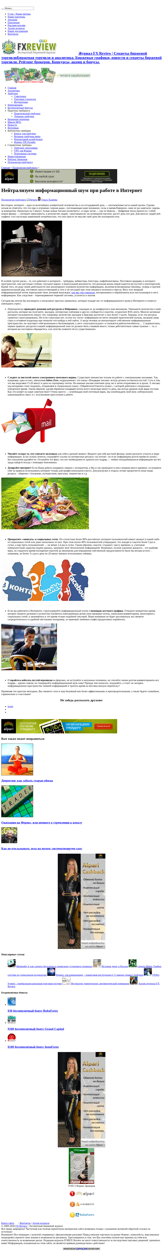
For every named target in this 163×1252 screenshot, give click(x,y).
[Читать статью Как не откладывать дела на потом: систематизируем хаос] (9, 842)
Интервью (13, 127)
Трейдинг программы (26, 148)
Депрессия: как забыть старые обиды (27, 780)
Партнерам (14, 22)
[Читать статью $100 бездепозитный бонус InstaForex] (12, 1040)
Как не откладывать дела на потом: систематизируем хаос (41, 848)
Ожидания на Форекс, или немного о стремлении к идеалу (41, 822)
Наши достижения (18, 31)
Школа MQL (14, 122)
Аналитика (14, 90)
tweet (10, 706)
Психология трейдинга (20, 162)
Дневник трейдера (24, 116)
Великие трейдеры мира (27, 136)
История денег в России (115, 966)
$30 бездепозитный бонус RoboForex (33, 1010)
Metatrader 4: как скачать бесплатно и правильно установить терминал (54, 966)
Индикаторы (21, 102)
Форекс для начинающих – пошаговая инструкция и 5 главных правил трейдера (99, 975)
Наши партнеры (16, 16)
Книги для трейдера (25, 133)
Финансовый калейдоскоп (28, 139)
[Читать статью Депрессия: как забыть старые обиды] (17, 774)
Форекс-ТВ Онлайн (24, 142)
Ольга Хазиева (49, 199)
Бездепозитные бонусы (20, 107)
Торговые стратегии (25, 99)
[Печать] (32, 199)
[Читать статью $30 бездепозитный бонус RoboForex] (12, 1004)
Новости (12, 125)
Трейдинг (13, 93)
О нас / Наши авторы (19, 14)
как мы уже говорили (83, 292)
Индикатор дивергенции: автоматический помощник (100, 983)
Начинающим (15, 105)
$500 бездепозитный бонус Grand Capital (36, 1029)
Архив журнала (16, 28)
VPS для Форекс (23, 150)
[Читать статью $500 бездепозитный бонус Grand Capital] (12, 1022)
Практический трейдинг (27, 113)
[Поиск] (2, 9)
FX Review (21, 1226)
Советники (20, 96)
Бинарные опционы (18, 119)
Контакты (13, 34)
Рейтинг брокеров (17, 159)
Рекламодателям (16, 25)
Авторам (12, 19)
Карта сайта (7, 1223)
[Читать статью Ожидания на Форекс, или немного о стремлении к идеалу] (17, 816)
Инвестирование (17, 156)
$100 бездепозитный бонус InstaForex (33, 1047)
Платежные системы (25, 153)
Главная (12, 87)
